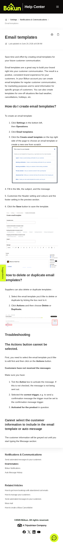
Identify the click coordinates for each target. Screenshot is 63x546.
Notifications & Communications (33, 20)
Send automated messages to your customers (23, 460)
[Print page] (52, 34)
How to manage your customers (17, 495)
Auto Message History (13, 472)
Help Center (35, 7)
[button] (54, 538)
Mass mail (9, 503)
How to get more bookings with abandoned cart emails (26, 490)
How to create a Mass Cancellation (19, 508)
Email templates (11, 23)
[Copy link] (58, 34)
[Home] (12, 7)
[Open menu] (57, 6)
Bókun (24, 520)
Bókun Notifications (12, 468)
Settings (13, 20)
